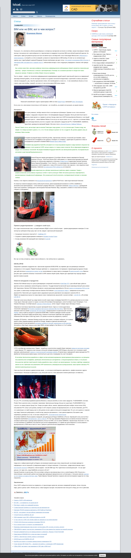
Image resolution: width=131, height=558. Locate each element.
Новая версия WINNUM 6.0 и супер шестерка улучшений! (30, 534)
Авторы (31, 16)
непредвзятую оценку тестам (34, 271)
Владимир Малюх (34, 33)
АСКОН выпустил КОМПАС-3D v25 (24, 539)
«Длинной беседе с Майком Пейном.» (71, 124)
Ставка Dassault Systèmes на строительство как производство (31, 507)
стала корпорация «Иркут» (61, 290)
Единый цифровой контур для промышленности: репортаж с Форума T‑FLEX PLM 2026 (39, 532)
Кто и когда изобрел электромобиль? (104, 63)
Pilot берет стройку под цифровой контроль (26, 505)
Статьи (23, 16)
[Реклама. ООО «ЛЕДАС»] (90, 8)
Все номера (95, 114)
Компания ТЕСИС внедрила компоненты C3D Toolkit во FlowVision (32, 510)
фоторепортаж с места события (37, 418)
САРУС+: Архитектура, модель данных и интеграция (29, 536)
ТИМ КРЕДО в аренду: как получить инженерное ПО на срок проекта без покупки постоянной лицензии (43, 529)
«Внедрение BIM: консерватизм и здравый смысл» (28, 62)
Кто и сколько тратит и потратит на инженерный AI (28, 524)
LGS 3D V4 (17, 297)
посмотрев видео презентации (57, 414)
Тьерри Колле (64, 161)
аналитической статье (76, 271)
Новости (15, 16)
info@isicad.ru (109, 156)
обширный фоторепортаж (44, 180)
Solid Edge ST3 (65, 283)
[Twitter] (26, 492)
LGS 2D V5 (77, 295)
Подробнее (94, 164)
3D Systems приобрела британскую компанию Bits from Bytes (45, 309)
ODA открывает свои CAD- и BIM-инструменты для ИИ (29, 517)
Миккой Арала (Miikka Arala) (58, 141)
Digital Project (61, 101)
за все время (103, 47)
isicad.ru (110, 151)
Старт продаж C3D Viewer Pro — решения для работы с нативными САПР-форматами (38, 544)
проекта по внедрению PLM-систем (79, 288)
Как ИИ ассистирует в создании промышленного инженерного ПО (32, 541)
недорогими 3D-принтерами (38, 310)
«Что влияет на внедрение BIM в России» (77, 60)
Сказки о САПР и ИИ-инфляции (23, 500)
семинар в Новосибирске (44, 304)
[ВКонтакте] (25, 492)
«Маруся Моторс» (74, 185)
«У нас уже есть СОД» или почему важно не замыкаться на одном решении (35, 519)
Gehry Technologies (77, 101)
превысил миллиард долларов (80, 348)
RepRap (16, 312)
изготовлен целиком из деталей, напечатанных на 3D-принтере (53, 323)
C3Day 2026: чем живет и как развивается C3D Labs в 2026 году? (32, 546)
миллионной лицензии (20, 467)
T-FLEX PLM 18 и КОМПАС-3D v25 (24, 515)
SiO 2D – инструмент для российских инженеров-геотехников (31, 512)
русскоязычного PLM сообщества (53, 167)
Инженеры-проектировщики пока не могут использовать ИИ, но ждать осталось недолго (39, 527)
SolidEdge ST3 (42, 234)
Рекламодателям (50, 16)
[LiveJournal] (28, 492)
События (39, 16)
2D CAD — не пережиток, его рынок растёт (26, 502)
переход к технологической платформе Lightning (44, 352)
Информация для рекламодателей (100, 167)
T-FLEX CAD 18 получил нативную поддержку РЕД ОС (29, 522)
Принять (102, 555)
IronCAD (48, 239)
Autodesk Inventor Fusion (50, 236)
